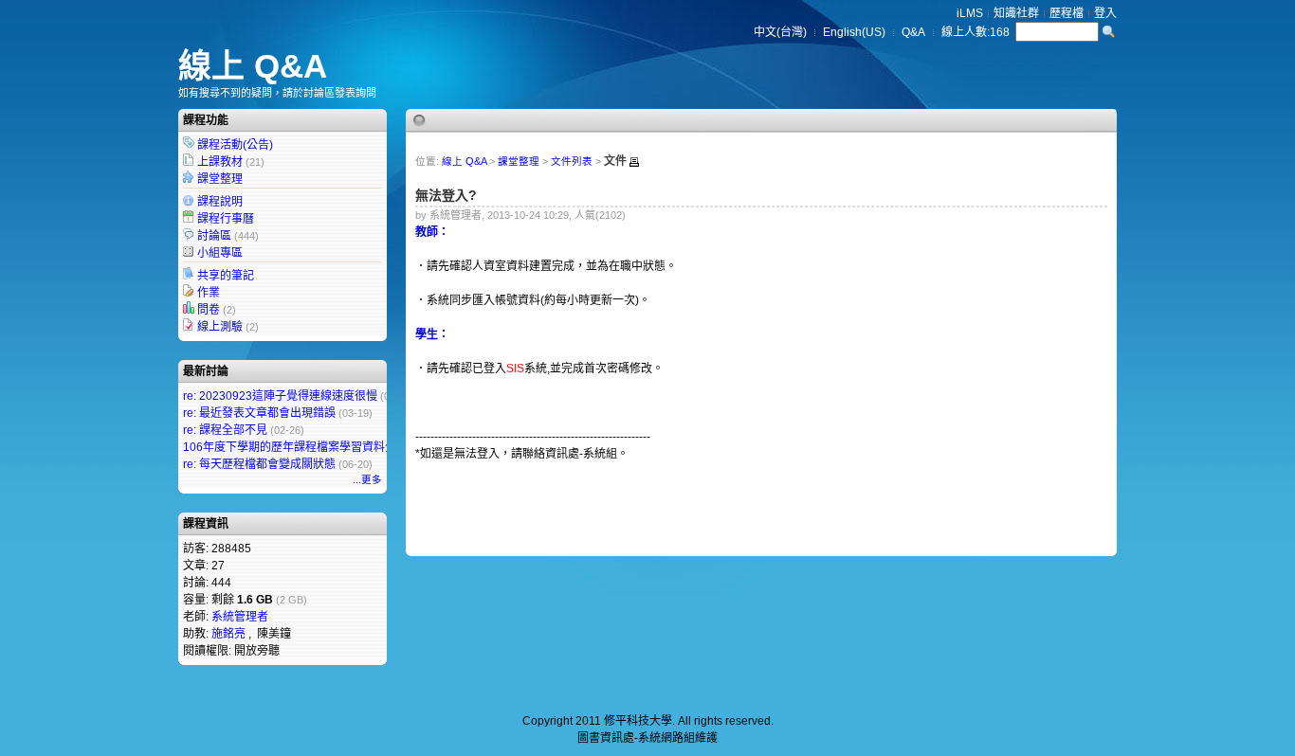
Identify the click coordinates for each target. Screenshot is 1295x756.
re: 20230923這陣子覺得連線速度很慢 (280, 396)
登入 (1105, 13)
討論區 (214, 236)
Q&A (913, 32)
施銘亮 (228, 633)
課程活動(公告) (235, 145)
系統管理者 (239, 616)
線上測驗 (220, 326)
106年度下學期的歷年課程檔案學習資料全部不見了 (312, 447)
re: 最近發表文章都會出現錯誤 (259, 413)
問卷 (208, 309)
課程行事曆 (225, 218)
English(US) (854, 32)
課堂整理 (220, 179)
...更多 (367, 479)
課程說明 (220, 201)
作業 (208, 292)
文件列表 (572, 161)
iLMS (970, 13)
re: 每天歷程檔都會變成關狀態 (259, 464)
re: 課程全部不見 (225, 430)
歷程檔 (1066, 13)
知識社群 (1016, 13)
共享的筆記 (225, 275)
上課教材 (220, 162)
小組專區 (220, 253)
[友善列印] (634, 162)
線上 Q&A (252, 65)
